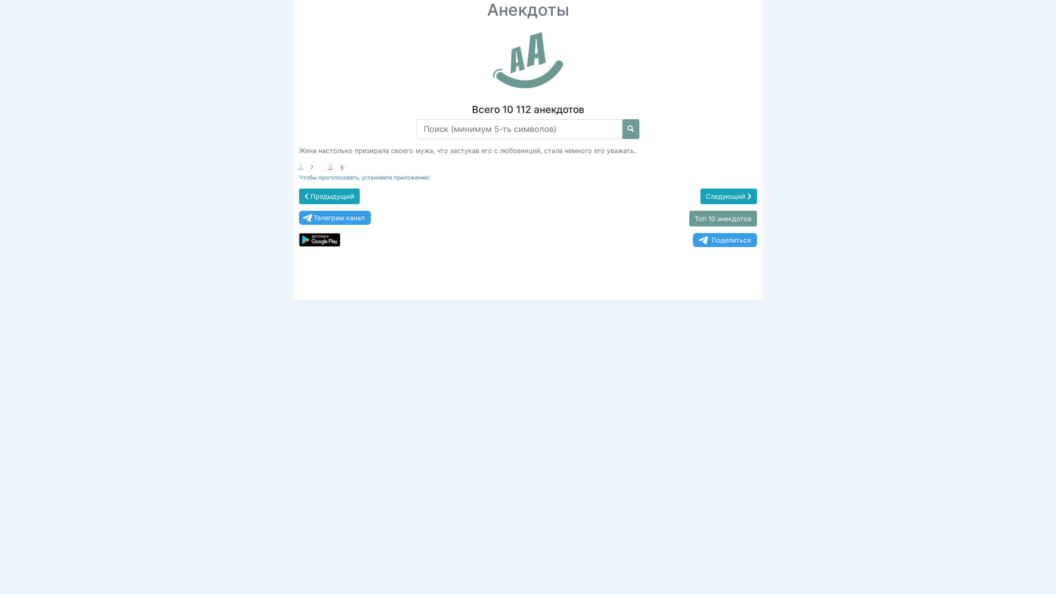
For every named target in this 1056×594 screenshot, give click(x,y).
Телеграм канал (339, 218)
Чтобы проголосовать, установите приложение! (364, 177)
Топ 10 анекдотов (723, 218)
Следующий (726, 196)
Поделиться (731, 240)
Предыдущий (331, 196)
